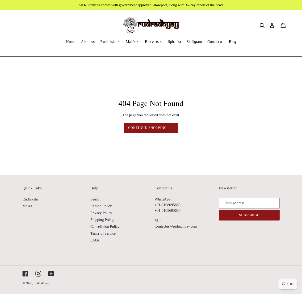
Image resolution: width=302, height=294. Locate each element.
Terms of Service (103, 233)
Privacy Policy (101, 213)
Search (95, 199)
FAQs (94, 240)
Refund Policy (101, 206)
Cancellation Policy (104, 227)
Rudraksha (30, 199)
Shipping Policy (102, 220)
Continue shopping (147, 128)
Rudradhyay (41, 283)
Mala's (27, 206)
